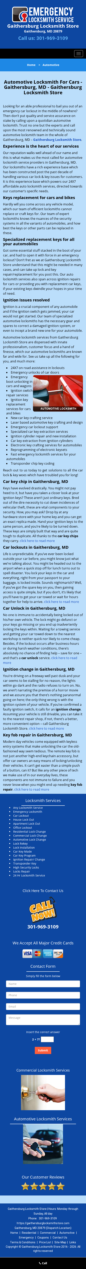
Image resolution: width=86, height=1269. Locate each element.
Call (44, 1263)
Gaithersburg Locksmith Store (57, 139)
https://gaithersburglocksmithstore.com (43, 1223)
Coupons (43, 1237)
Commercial (48, 1232)
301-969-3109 (52, 38)
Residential (29, 1232)
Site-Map (60, 1242)
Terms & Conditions (22, 1242)
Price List (45, 1242)
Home (31, 65)
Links (72, 1242)
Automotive (67, 1232)
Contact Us (60, 1237)
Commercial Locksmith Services (43, 1070)
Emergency (26, 1237)
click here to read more (37, 541)
